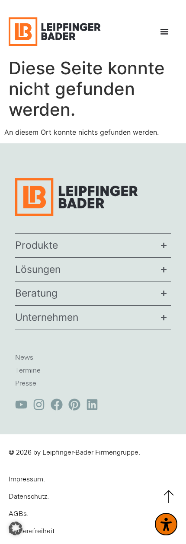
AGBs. (19, 513)
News (24, 357)
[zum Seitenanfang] (168, 496)
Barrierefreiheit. (32, 531)
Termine (28, 370)
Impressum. (27, 479)
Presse (25, 383)
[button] (15, 528)
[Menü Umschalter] (166, 31)
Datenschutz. (29, 496)
